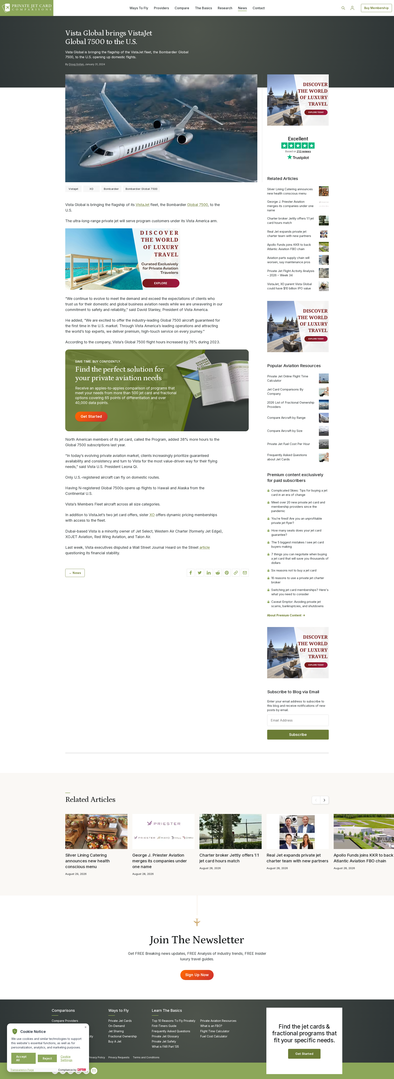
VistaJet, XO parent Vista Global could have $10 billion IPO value (289, 286)
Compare (182, 8)
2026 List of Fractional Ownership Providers (290, 405)
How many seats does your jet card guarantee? (296, 532)
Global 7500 (197, 205)
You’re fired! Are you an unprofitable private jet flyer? (296, 521)
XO (152, 515)
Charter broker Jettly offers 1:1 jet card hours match (290, 220)
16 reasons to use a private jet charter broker (297, 580)
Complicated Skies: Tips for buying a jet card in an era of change (299, 492)
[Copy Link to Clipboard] (236, 573)
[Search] (343, 8)
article (204, 547)
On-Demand (116, 1026)
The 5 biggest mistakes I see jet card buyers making (297, 544)
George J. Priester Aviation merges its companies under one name (290, 206)
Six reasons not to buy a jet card (293, 570)
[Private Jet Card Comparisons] (26, 8)
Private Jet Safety (164, 1041)
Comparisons (63, 1010)
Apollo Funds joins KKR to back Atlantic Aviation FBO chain (289, 247)
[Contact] (94, 1071)
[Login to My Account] (352, 8)
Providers (161, 8)
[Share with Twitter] (200, 573)
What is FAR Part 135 (165, 1046)
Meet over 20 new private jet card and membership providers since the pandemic (298, 506)
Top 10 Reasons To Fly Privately (173, 1020)
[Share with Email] (245, 573)
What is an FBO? (211, 1026)
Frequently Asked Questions (171, 1031)
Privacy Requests (118, 1057)
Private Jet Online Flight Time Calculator (287, 378)
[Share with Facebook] (191, 573)
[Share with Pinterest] (227, 573)
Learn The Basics (167, 1010)
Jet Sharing (116, 1031)
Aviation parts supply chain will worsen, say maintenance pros (288, 260)
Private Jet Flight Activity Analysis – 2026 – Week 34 (290, 273)
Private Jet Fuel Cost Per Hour (288, 444)
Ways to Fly (118, 1010)
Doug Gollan (76, 64)
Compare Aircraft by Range (286, 418)
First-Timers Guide (164, 1026)
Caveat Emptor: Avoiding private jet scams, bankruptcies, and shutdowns (297, 604)
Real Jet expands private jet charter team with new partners (289, 234)
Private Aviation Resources (218, 1020)
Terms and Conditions (146, 1057)
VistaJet (142, 205)
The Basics (203, 8)
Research (225, 8)
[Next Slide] (324, 800)
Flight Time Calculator (214, 1031)
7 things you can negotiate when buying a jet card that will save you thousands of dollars (300, 558)
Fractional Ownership (122, 1036)
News (242, 8)
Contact (259, 8)
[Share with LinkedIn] (209, 573)
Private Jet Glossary (165, 1036)
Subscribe (298, 735)
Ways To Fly (138, 8)
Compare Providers (65, 1020)
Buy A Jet (114, 1041)
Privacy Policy (96, 1057)
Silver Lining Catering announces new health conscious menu (290, 191)
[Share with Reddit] (218, 573)
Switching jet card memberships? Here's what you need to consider (300, 592)
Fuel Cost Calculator (213, 1036)
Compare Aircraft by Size (284, 431)
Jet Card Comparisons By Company (285, 391)
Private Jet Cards (120, 1020)
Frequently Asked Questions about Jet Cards (287, 457)
